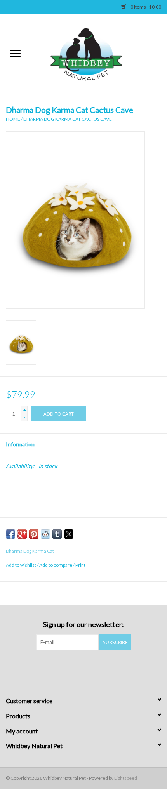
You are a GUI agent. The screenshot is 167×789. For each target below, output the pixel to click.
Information (20, 444)
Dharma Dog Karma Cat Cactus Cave (67, 119)
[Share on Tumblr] (57, 534)
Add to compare (56, 565)
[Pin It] (33, 534)
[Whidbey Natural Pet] (98, 54)
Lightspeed (125, 778)
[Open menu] (15, 53)
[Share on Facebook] (10, 534)
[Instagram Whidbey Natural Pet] (90, 666)
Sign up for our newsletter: (83, 624)
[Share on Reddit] (45, 534)
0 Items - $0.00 (145, 7)
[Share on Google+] (22, 534)
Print (80, 565)
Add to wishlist (21, 565)
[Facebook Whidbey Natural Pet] (77, 666)
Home (13, 119)
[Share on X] (68, 534)
